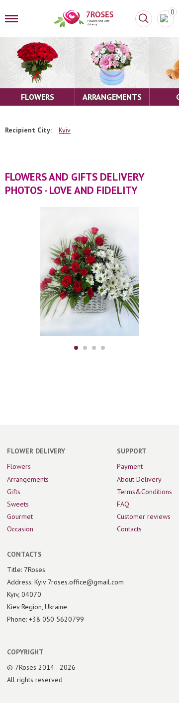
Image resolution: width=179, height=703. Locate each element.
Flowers (19, 466)
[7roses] (83, 18)
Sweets (18, 504)
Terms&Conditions (144, 491)
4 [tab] (103, 348)
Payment (130, 466)
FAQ (123, 504)
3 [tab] (94, 348)
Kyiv (65, 130)
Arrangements (28, 479)
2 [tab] (85, 348)
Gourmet (20, 516)
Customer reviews (144, 516)
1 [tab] (76, 348)
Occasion (20, 528)
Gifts (13, 491)
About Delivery (139, 479)
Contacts (129, 528)
